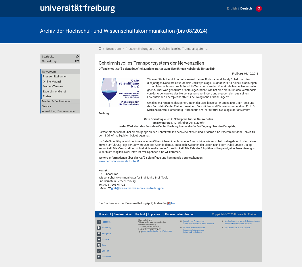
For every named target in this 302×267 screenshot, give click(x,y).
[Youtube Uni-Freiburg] (99, 239)
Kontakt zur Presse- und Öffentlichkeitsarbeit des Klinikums (198, 222)
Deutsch (246, 8)
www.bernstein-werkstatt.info (117, 161)
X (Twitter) (106, 228)
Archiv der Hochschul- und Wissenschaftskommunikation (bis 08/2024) (123, 31)
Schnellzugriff (51, 61)
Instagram (106, 233)
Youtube (105, 239)
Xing (104, 245)
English (232, 8)
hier (173, 203)
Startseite (100, 48)
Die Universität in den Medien (237, 228)
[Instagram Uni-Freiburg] (99, 233)
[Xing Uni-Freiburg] (99, 245)
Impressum (155, 214)
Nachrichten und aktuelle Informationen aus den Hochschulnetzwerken (242, 222)
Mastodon (106, 257)
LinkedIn (105, 251)
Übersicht (105, 214)
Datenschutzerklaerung (179, 214)
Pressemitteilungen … (140, 48)
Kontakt (140, 214)
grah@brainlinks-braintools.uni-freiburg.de (137, 188)
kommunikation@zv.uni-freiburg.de (157, 231)
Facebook (106, 222)
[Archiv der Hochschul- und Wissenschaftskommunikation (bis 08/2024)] (240, 30)
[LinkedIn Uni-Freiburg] (99, 251)
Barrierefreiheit (123, 214)
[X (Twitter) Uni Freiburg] (99, 228)
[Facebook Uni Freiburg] (99, 222)
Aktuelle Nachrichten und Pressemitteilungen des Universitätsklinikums (194, 230)
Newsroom (113, 48)
